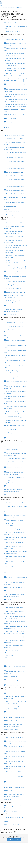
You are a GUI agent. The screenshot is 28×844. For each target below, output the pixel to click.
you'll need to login (20, 837)
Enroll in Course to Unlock (14, 839)
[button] (1, 1)
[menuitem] (1, 3)
